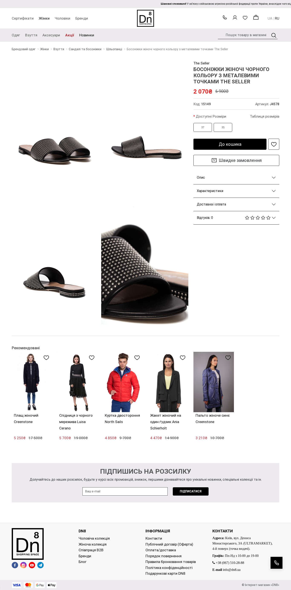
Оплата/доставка (161, 550)
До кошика (230, 144)
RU (277, 18)
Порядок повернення (164, 556)
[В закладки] (273, 144)
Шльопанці (114, 49)
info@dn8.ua (232, 569)
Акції (69, 35)
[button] (224, 18)
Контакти (154, 538)
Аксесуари (51, 35)
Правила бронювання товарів (171, 562)
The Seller (201, 63)
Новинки (86, 35)
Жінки (44, 18)
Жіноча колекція (93, 544)
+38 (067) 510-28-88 (229, 562)
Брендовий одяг (24, 49)
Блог (82, 562)
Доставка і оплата (211, 204)
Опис (201, 177)
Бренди (81, 18)
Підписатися (191, 491)
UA (270, 18)
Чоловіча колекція (94, 538)
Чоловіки (62, 18)
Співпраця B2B (91, 550)
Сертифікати (23, 18)
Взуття (31, 35)
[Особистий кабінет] (235, 18)
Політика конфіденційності (169, 568)
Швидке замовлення (240, 160)
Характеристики (210, 191)
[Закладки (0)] (246, 18)
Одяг (16, 35)
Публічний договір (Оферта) (169, 544)
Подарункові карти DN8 (165, 573)
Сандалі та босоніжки (85, 49)
